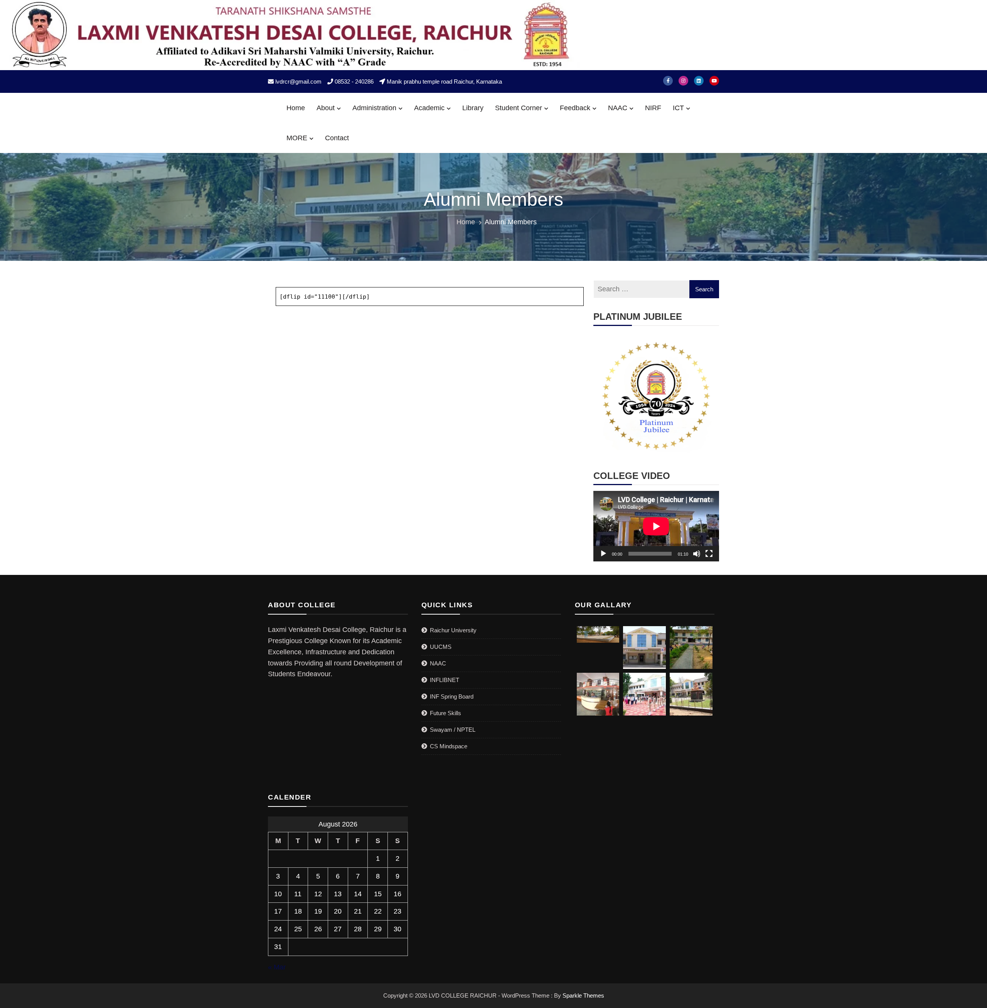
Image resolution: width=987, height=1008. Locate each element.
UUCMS (440, 646)
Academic (429, 108)
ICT (678, 108)
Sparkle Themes (583, 995)
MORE (296, 138)
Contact (337, 138)
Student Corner (518, 108)
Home (295, 108)
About (326, 108)
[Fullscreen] (709, 554)
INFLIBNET (444, 680)
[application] (656, 526)
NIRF (653, 108)
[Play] (603, 554)
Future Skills (445, 713)
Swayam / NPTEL (452, 729)
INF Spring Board (451, 696)
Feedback (575, 108)
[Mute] (697, 554)
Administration (374, 108)
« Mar (277, 967)
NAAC (617, 108)
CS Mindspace (448, 746)
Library (472, 108)
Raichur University (453, 630)
